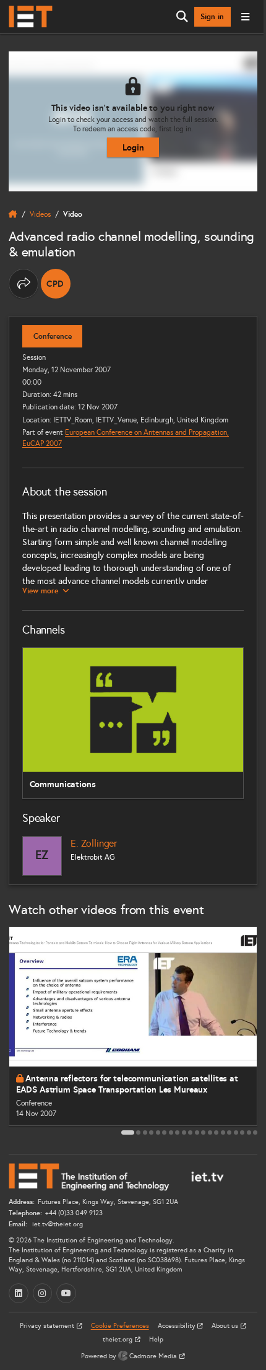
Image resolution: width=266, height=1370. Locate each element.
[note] (56, 284)
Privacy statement (48, 1326)
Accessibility (177, 1326)
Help (156, 1339)
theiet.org (118, 1339)
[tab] (127, 1132)
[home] (13, 214)
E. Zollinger (94, 843)
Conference (52, 336)
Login (133, 147)
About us (226, 1326)
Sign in (212, 17)
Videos (40, 214)
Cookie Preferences (120, 1326)
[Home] (31, 17)
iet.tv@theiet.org (56, 1224)
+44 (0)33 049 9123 (74, 1213)
